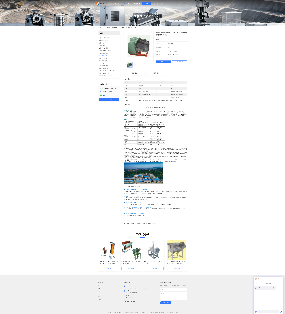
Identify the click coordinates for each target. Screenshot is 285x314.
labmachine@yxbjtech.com (109, 88)
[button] (100, 253)
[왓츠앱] (101, 95)
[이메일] (104, 95)
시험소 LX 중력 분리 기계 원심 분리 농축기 (153, 262)
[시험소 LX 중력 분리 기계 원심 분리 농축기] (154, 250)
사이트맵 (119, 312)
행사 (129, 3)
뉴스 (99, 293)
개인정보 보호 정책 (111, 312)
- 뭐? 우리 (117, 3)
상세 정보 (134, 73)
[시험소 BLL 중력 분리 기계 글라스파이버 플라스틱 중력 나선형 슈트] (108, 250)
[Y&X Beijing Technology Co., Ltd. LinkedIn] (131, 301)
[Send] (281, 311)
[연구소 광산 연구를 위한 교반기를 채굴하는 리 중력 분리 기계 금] (138, 46)
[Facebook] (128, 301)
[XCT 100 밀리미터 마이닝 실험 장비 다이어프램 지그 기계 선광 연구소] (176, 250)
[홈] (100, 3)
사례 (99, 296)
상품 (124, 3)
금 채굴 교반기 (151, 223)
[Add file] (256, 311)
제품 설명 (156, 73)
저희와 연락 (137, 3)
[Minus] (281, 279)
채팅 (147, 3)
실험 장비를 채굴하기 (141, 223)
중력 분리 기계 (130, 223)
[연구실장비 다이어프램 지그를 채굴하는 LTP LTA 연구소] (131, 250)
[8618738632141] (134, 301)
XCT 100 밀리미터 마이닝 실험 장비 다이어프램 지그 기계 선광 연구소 (176, 262)
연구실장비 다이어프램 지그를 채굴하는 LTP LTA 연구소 (130, 262)
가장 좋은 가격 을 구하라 (163, 61)
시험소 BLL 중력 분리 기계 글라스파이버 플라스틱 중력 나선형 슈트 (108, 262)
